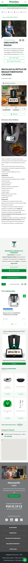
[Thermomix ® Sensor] (20, 404)
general (4, 8)
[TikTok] (21, 519)
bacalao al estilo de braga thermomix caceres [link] (17, 8)
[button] (25, 2)
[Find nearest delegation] (2, 2)
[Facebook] (6, 519)
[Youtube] (11, 519)
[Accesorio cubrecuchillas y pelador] (7, 379)
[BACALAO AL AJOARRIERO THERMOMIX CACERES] (14, 301)
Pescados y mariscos (8, 308)
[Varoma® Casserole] (20, 379)
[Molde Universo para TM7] (7, 404)
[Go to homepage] (14, 2)
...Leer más (21, 54)
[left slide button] (2, 324)
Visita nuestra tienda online (13, 5)
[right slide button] (25, 324)
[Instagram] (16, 519)
